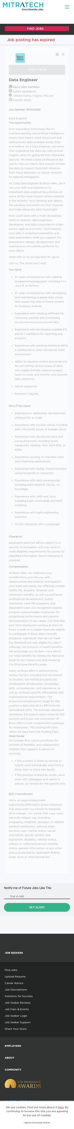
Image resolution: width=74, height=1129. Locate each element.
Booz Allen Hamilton (26, 87)
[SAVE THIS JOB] (63, 54)
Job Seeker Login (16, 1015)
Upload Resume (15, 976)
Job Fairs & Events (17, 1009)
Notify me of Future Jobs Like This (27, 887)
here (61, 1107)
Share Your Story (16, 1028)
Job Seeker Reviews (18, 1002)
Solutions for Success (19, 996)
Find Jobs (11, 970)
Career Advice (14, 983)
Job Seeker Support (18, 1022)
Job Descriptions (16, 989)
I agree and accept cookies (37, 1122)
